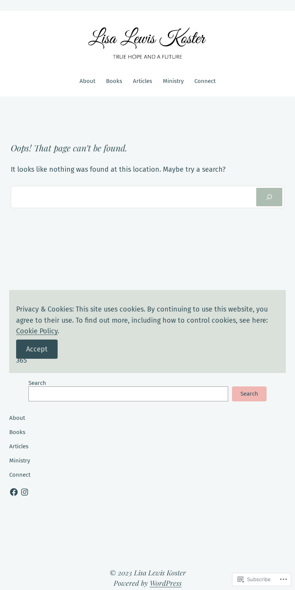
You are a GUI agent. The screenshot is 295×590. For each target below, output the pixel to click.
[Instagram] (24, 492)
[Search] (269, 197)
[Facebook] (13, 492)
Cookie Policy (37, 331)
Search (37, 383)
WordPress (166, 583)
